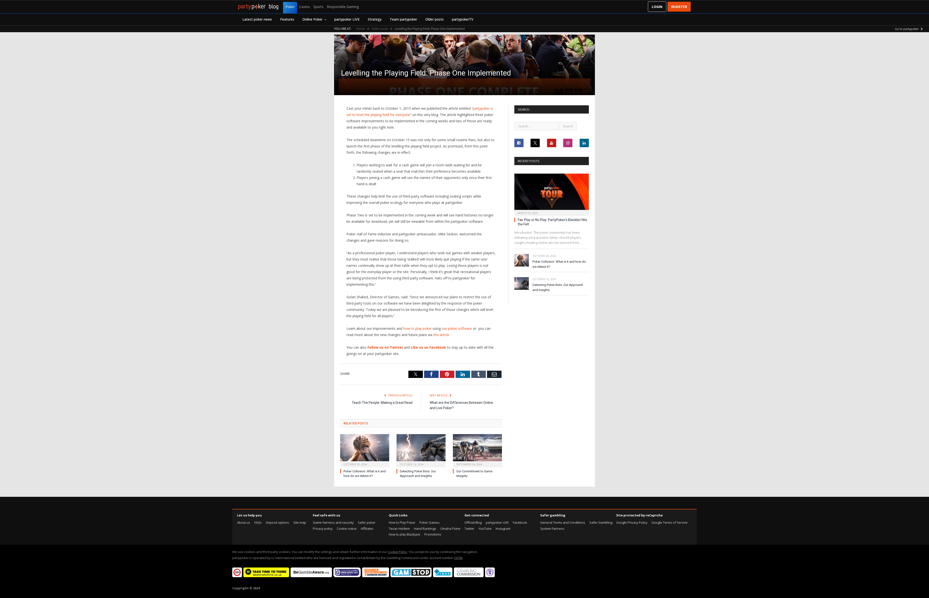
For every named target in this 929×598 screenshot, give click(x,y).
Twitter (469, 528)
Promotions (432, 534)
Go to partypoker (907, 29)
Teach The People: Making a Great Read (382, 403)
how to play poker (417, 328)
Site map (299, 522)
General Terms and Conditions (562, 522)
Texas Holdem (399, 528)
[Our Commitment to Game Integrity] (477, 450)
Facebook (520, 522)
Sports (318, 6)
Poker (290, 6)
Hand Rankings (425, 528)
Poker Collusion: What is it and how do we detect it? (559, 264)
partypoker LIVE (347, 19)
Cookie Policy (397, 552)
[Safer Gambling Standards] (490, 576)
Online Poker (312, 19)
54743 (458, 558)
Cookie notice (347, 528)
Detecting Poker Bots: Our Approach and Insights (557, 287)
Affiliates (367, 528)
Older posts (434, 19)
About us (243, 522)
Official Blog (473, 522)
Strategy (375, 19)
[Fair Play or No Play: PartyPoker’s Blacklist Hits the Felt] (551, 193)
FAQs (258, 522)
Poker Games (430, 522)
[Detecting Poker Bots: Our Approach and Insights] (421, 450)
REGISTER (679, 6)
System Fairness (552, 528)
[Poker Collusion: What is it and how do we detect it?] (364, 450)
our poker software (457, 328)
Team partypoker (403, 19)
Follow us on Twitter (385, 347)
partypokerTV (462, 19)
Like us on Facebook (428, 347)
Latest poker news (257, 19)
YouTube (485, 528)
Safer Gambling (600, 522)
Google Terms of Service (670, 522)
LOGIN (657, 6)
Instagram (503, 528)
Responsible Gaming (343, 6)
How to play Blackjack (404, 534)
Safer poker (366, 522)
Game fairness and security (333, 522)
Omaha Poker (450, 528)
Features (287, 19)
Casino (304, 6)
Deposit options (277, 522)
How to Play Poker (402, 522)
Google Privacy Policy (631, 522)
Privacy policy (323, 528)
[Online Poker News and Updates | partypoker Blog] (258, 6)
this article (441, 334)
